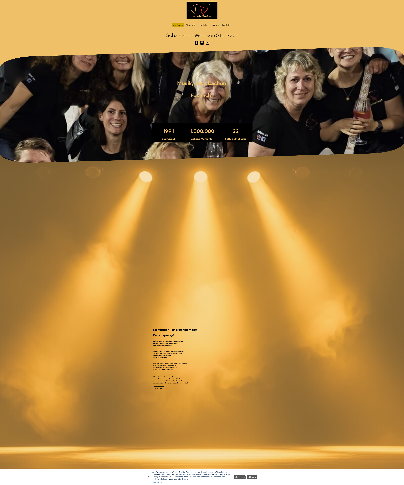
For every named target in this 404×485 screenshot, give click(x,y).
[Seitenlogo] (202, 10)
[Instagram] (202, 43)
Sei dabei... (159, 388)
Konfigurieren (157, 482)
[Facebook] (196, 43)
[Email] (207, 43)
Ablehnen (252, 477)
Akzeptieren (240, 477)
